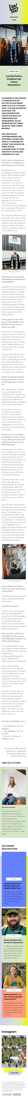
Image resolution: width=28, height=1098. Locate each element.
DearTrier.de (6, 814)
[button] (6, 1040)
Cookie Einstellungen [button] (7, 1094)
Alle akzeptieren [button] (17, 1094)
